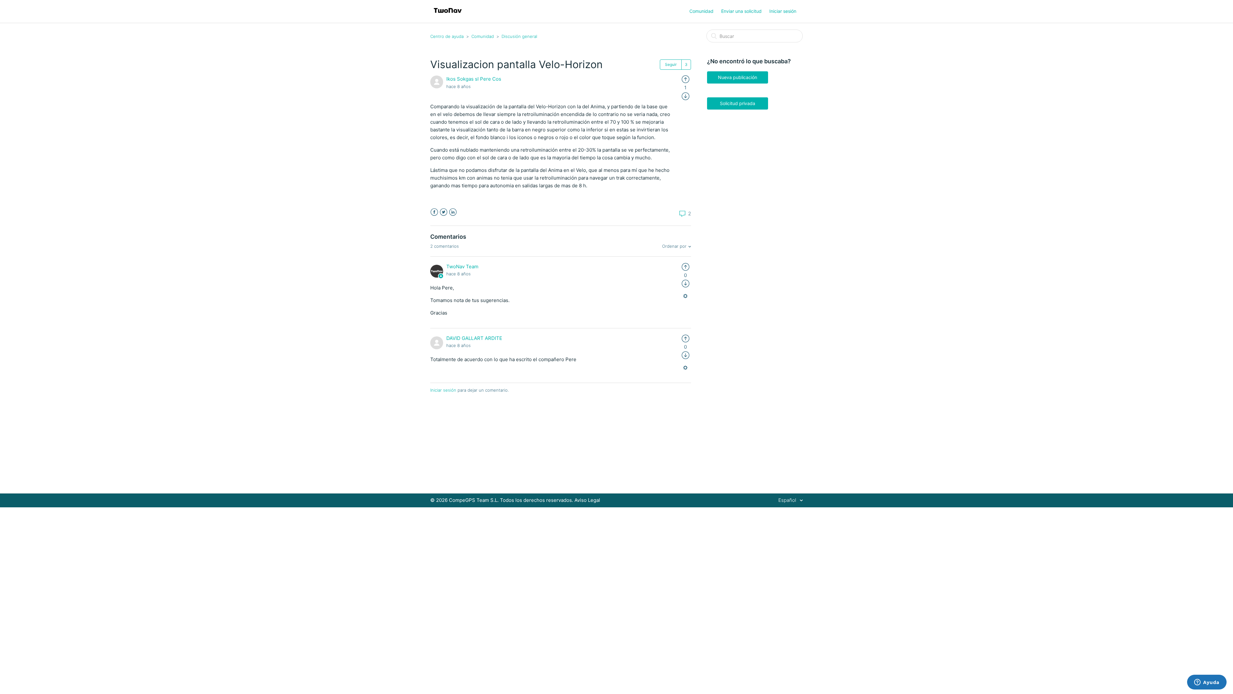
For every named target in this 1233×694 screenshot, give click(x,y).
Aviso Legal (587, 500)
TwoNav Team (462, 266)
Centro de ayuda (447, 36)
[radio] (685, 79)
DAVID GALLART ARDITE (474, 338)
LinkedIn (453, 212)
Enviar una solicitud (741, 11)
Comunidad (701, 11)
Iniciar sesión (443, 390)
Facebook (434, 212)
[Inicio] (447, 15)
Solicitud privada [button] (737, 103)
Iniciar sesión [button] (782, 11)
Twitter (444, 212)
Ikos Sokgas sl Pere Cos (473, 79)
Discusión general (519, 36)
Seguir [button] (671, 64)
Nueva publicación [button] (737, 77)
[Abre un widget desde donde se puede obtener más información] (1207, 683)
